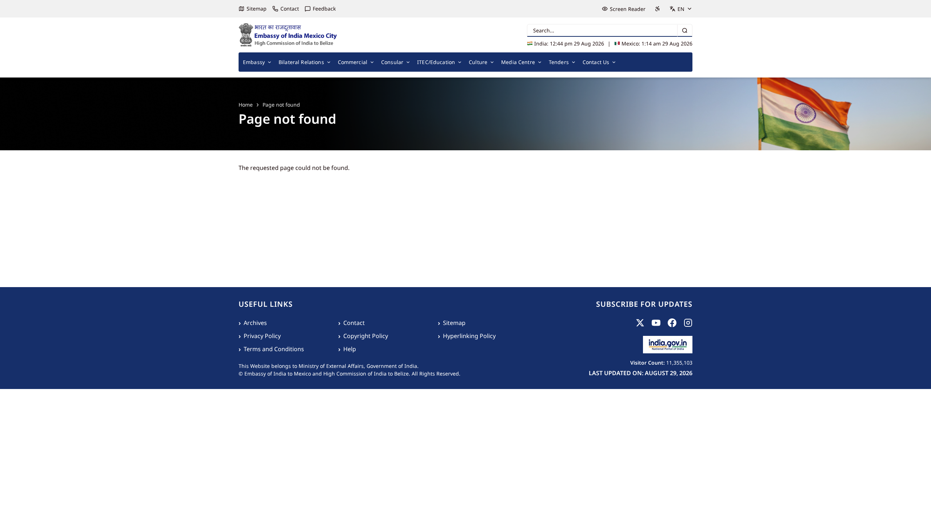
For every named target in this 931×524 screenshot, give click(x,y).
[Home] (288, 35)
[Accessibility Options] (657, 9)
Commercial (352, 62)
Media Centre (518, 62)
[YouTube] (656, 322)
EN (681, 8)
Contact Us (596, 62)
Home (246, 104)
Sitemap (257, 8)
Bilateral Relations (301, 62)
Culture (478, 62)
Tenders (559, 62)
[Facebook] (672, 322)
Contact (289, 8)
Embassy (254, 62)
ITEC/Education (436, 62)
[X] (640, 322)
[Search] (684, 31)
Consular (392, 62)
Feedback (324, 8)
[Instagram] (688, 322)
